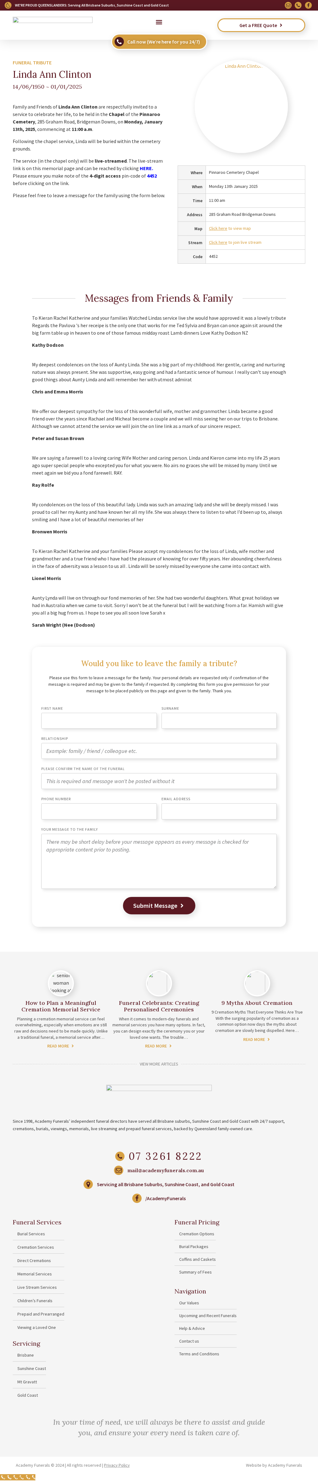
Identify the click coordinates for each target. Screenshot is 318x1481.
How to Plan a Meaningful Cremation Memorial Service (60, 1006)
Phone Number (56, 799)
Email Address (175, 799)
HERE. (146, 168)
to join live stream (235, 242)
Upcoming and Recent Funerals (208, 1315)
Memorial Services (34, 1274)
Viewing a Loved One (36, 1327)
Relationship (54, 739)
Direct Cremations (34, 1260)
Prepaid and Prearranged (40, 1314)
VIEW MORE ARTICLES (159, 1064)
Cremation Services (35, 1247)
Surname (170, 709)
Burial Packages (193, 1246)
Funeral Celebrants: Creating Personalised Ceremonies (159, 1006)
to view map (230, 228)
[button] (159, 22)
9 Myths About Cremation (257, 1002)
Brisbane (25, 1355)
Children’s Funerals (34, 1300)
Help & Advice (192, 1328)
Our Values (189, 1303)
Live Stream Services (37, 1287)
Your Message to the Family (69, 830)
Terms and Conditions (199, 1354)
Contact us (189, 1341)
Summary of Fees (195, 1272)
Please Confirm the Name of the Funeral (83, 769)
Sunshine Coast (31, 1368)
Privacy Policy (117, 1465)
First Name (52, 709)
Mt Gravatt (27, 1382)
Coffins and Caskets (197, 1259)
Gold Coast (27, 1395)
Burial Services (31, 1234)
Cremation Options (196, 1234)
